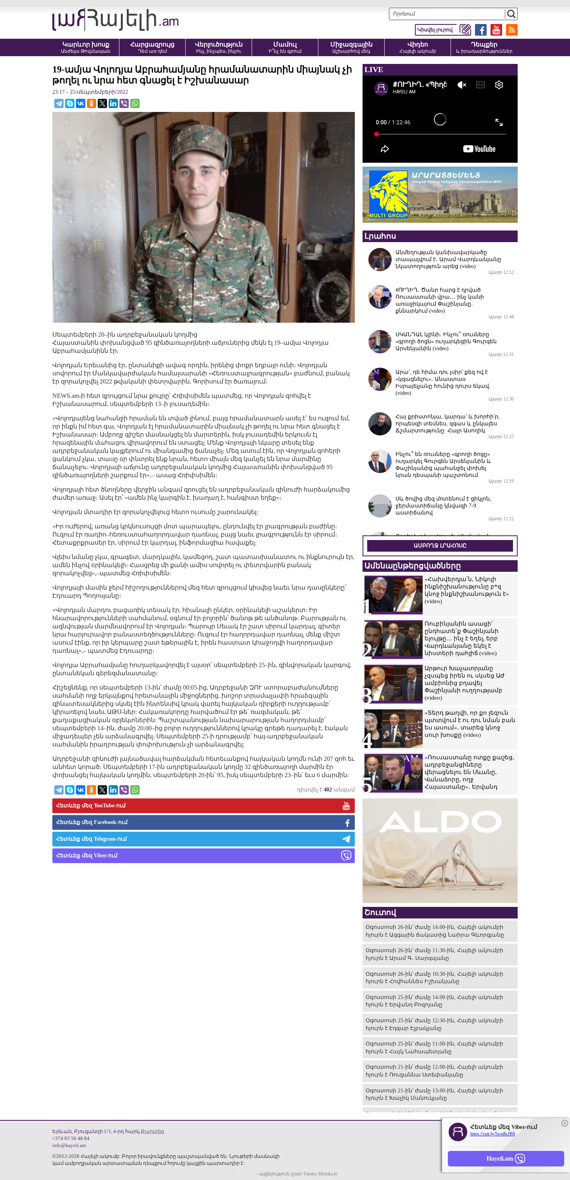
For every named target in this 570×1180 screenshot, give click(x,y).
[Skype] (69, 103)
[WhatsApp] (135, 103)
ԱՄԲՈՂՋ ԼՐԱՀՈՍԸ (440, 546)
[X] (102, 103)
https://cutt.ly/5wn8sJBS (492, 1134)
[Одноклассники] (91, 103)
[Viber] (124, 103)
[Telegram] (59, 103)
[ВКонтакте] (80, 103)
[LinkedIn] (113, 103)
